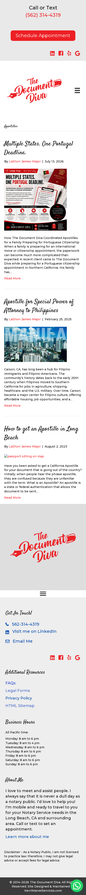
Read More (12, 278)
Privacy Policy (18, 698)
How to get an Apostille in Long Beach (41, 433)
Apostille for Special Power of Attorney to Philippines (39, 306)
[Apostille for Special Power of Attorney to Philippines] (35, 344)
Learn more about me (27, 836)
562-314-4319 (25, 624)
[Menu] (43, 593)
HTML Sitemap (19, 705)
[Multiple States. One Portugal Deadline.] (35, 199)
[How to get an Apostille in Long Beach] (24, 456)
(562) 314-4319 (43, 15)
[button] (52, 53)
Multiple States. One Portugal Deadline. (38, 148)
